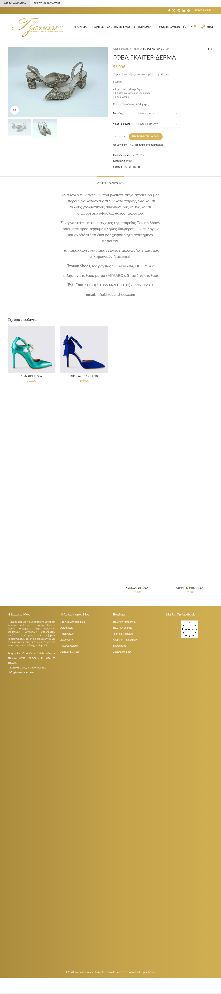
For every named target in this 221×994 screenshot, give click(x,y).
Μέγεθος (118, 113)
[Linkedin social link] (183, 10)
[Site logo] (38, 27)
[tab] (110, 181)
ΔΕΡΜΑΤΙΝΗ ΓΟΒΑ (31, 376)
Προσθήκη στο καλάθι (145, 136)
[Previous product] (204, 49)
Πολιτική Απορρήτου (124, 622)
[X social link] (173, 10)
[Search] (185, 27)
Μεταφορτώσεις (69, 646)
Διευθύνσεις (66, 640)
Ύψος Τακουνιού (122, 124)
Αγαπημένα (66, 628)
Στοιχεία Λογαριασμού (72, 622)
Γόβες (136, 49)
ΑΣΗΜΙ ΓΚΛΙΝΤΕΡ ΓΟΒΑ (189, 588)
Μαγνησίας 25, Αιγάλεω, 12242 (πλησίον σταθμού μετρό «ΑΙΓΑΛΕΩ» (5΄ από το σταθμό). (31, 658)
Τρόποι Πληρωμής (123, 634)
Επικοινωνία (119, 646)
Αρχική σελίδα (120, 49)
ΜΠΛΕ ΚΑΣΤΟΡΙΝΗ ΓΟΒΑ (84, 376)
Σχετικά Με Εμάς (122, 652)
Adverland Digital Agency (142, 972)
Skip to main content (47, 3)
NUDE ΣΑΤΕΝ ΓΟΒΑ (137, 588)
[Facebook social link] (169, 10)
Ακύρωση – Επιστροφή (125, 640)
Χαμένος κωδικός (69, 652)
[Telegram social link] (188, 10)
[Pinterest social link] (178, 10)
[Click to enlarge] (14, 110)
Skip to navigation (14, 3)
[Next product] (211, 49)
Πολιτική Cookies (122, 628)
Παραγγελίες (67, 634)
